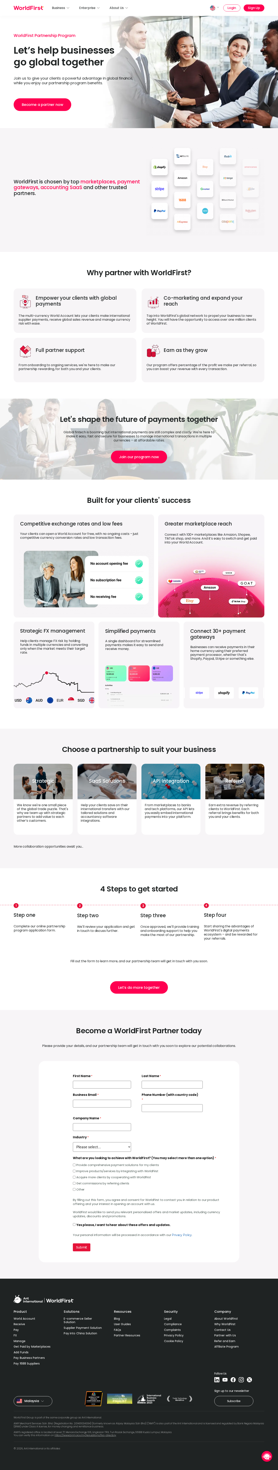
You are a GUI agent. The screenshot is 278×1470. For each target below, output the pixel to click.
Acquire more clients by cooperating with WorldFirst (113, 1177)
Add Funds (21, 1352)
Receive (19, 1324)
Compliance (173, 1324)
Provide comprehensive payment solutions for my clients (117, 1165)
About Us (116, 8)
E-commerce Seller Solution (78, 1320)
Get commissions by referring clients (102, 1183)
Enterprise (87, 8)
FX (15, 1335)
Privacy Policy (182, 1235)
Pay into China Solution (80, 1333)
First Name (81, 1076)
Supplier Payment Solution (83, 1328)
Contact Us (222, 1330)
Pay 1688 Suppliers (27, 1363)
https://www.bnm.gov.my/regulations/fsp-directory (85, 1435)
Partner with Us (225, 1335)
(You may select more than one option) (143, 1158)
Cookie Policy (173, 1341)
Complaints (172, 1330)
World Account (24, 1319)
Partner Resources (127, 1335)
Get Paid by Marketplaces (32, 1347)
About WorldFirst (226, 1319)
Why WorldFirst (225, 1324)
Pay (16, 1330)
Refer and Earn (224, 1341)
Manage (19, 1341)
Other (80, 1189)
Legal (168, 1319)
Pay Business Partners (29, 1358)
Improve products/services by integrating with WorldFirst (117, 1171)
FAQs (117, 1330)
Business (58, 8)
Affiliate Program (226, 1347)
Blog (117, 1319)
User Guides (122, 1324)
